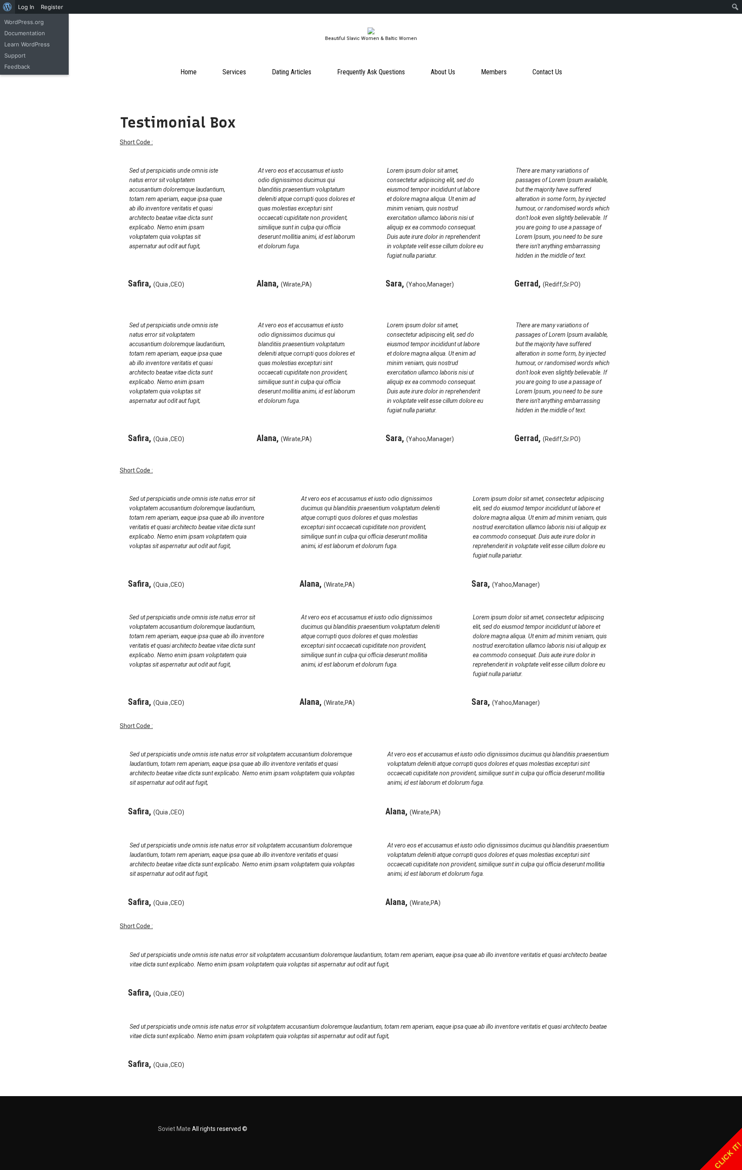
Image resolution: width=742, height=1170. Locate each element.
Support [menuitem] (15, 55)
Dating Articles (291, 72)
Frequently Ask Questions (371, 72)
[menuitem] (7, 7)
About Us (443, 72)
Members (494, 72)
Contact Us (547, 72)
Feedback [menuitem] (17, 66)
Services (234, 72)
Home (188, 72)
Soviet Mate (174, 1128)
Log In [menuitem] (26, 6)
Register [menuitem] (52, 6)
